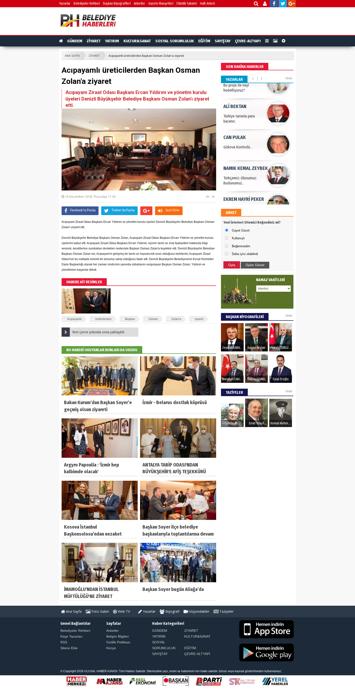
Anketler (139, 3)
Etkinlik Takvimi (187, 3)
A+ (208, 196)
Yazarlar (65, 3)
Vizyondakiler (198, 611)
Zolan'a (176, 319)
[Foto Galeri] (275, 41)
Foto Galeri (100, 611)
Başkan (130, 319)
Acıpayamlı (74, 319)
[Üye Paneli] (265, 4)
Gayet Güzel (240, 230)
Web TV (123, 611)
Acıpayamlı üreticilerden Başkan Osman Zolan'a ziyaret (146, 56)
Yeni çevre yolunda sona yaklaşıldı (98, 332)
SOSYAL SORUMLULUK (174, 41)
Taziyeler (226, 611)
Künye (111, 648)
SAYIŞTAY (223, 41)
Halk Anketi (207, 3)
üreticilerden (103, 319)
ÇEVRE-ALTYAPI (248, 41)
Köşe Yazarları (71, 636)
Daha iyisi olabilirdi (245, 254)
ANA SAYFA (72, 56)
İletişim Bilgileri (117, 636)
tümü (288, 78)
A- (213, 196)
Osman (153, 319)
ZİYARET (94, 41)
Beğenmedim (241, 246)
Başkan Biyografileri (117, 3)
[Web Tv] (283, 41)
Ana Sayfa (73, 611)
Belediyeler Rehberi (87, 3)
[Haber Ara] (256, 4)
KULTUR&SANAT (137, 41)
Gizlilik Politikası (118, 642)
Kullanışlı (238, 238)
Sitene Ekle (69, 648)
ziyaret (199, 319)
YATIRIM (112, 41)
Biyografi (171, 611)
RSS (63, 642)
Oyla (231, 265)
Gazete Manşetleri (160, 3)
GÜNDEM (74, 41)
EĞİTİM (204, 41)
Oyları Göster (255, 265)
